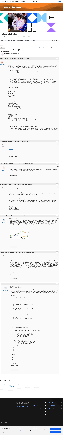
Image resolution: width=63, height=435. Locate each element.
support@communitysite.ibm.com (23, 406)
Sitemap (34, 411)
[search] (45, 1)
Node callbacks (37, 383)
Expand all (41, 47)
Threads (7, 40)
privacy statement (21, 432)
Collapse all (46, 47)
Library (26, 40)
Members (32, 40)
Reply (58, 61)
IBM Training (51, 402)
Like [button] (57, 58)
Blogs (12, 40)
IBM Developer (52, 405)
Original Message (13, 178)
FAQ (33, 414)
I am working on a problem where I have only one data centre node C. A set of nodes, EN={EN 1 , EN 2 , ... (24, 54)
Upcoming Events (19, 40)
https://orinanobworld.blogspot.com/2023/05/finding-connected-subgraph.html (25, 257)
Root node (27, 383)
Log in (59, 1)
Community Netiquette (37, 408)
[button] (18, 1)
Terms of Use (35, 405)
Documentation (52, 408)
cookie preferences (21, 430)
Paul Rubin (3, 147)
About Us (34, 402)
